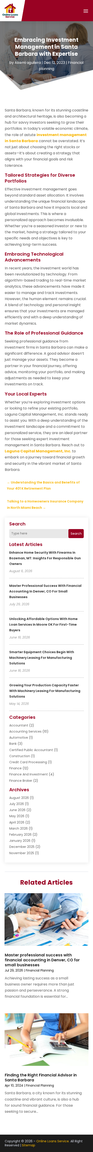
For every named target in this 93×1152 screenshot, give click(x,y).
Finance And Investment (28, 774)
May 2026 (16, 816)
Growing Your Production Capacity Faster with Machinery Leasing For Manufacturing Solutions (44, 691)
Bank (13, 743)
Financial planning (40, 970)
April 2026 (16, 822)
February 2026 (20, 834)
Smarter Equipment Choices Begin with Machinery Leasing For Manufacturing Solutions (41, 658)
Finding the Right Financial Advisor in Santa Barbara (41, 1077)
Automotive (18, 737)
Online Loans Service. (53, 1141)
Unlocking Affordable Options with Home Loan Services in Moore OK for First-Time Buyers (43, 624)
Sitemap (28, 1145)
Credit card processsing (28, 762)
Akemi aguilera (28, 62)
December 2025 (22, 846)
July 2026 (16, 804)
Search (76, 533)
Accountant (18, 725)
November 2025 (21, 853)
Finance (15, 768)
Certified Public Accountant (31, 750)
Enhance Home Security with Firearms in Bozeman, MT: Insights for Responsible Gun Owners (45, 558)
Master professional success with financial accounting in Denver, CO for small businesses (45, 591)
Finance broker (20, 780)
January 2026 (19, 840)
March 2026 (18, 828)
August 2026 (19, 798)
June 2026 (17, 810)
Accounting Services (25, 731)
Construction (19, 756)
